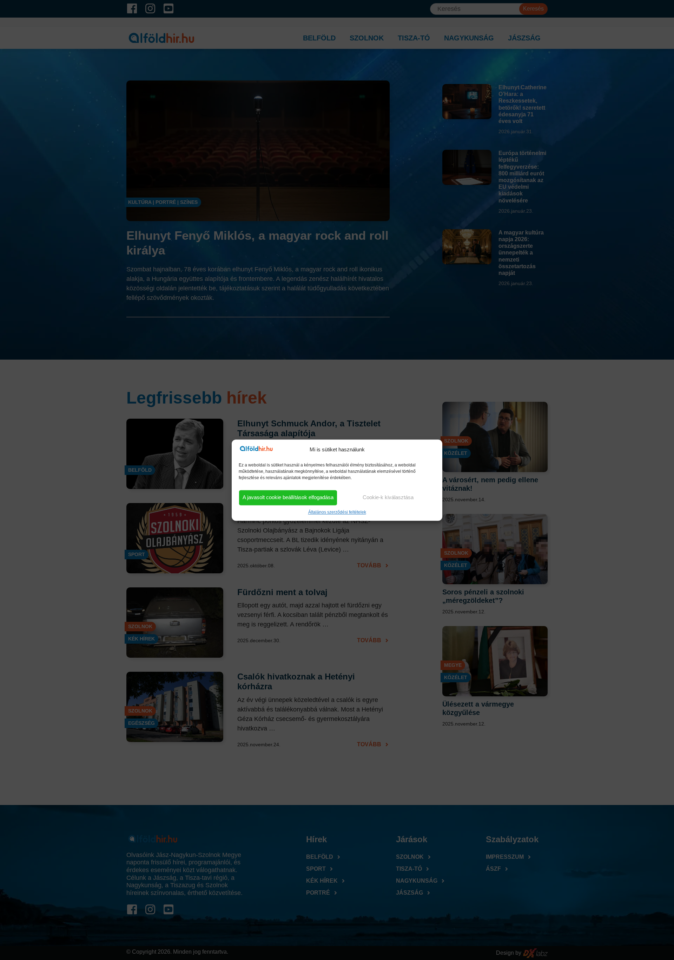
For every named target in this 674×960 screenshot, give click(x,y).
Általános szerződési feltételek (337, 512)
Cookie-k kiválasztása (388, 498)
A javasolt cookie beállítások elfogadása (288, 498)
